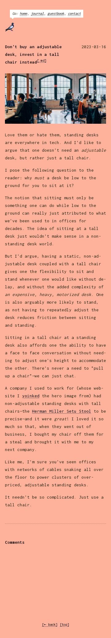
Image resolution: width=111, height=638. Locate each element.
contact (74, 13)
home (23, 13)
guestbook (55, 13)
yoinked (30, 395)
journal (37, 13)
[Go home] (13, 27)
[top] (64, 624)
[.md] (41, 60)
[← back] (49, 624)
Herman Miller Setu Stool (61, 411)
